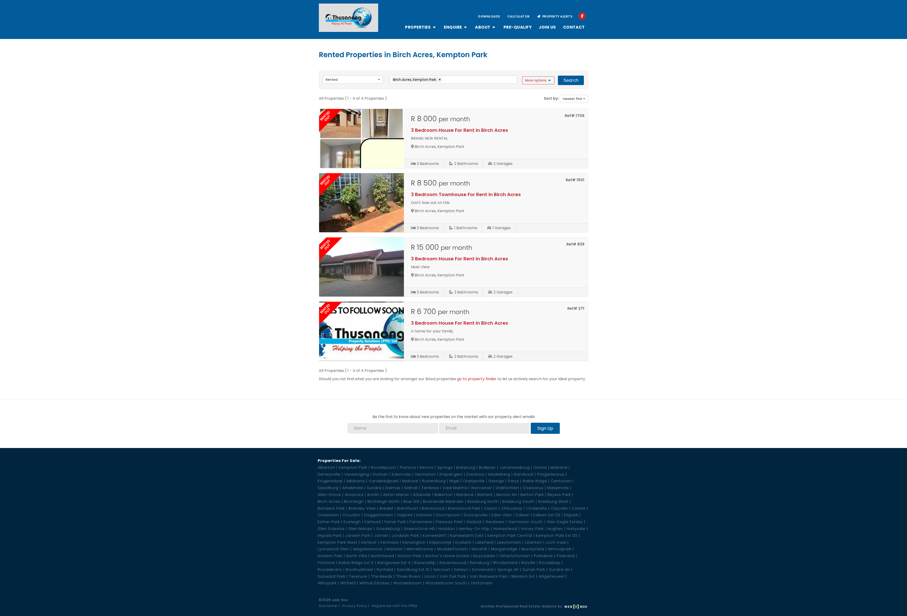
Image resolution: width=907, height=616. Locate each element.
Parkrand (566, 556)
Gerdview (495, 522)
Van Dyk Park (453, 576)
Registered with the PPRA (394, 606)
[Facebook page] (582, 16)
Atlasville (422, 494)
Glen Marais (360, 528)
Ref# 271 (575, 308)
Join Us (547, 27)
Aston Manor (396, 494)
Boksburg (465, 467)
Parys (513, 481)
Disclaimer (328, 606)
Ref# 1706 (574, 115)
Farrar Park (395, 522)
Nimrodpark (559, 549)
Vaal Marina (455, 488)
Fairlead (372, 522)
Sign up (545, 428)
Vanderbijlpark (383, 481)
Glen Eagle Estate (565, 522)
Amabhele (352, 488)
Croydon (351, 515)
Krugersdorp (330, 481)
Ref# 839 (575, 244)
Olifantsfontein (514, 556)
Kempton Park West (337, 542)
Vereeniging (356, 474)
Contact (574, 27)
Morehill (479, 549)
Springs (445, 467)
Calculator (518, 16)
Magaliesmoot (368, 549)
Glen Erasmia (331, 528)
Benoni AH (506, 494)
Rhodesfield (505, 562)
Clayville (559, 508)
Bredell (386, 508)
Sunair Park (534, 569)
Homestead (505, 528)
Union (430, 576)
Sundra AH (559, 569)
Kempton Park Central (510, 535)
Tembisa (430, 488)
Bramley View (362, 508)
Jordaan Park (405, 535)
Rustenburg (434, 481)
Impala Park (330, 535)
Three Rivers (408, 576)
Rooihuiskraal (359, 569)
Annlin (373, 494)
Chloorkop (511, 508)
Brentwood (433, 508)
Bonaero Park (331, 508)
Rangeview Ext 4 (394, 562)
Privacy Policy (354, 606)
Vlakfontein (507, 488)
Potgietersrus (551, 474)
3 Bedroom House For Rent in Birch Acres (459, 130)
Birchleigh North (384, 501)
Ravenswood (453, 562)
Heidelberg (499, 474)
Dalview (424, 515)
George (496, 481)
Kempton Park (353, 467)
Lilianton (533, 542)
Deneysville (329, 474)
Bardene (465, 494)
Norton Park (409, 556)
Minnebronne (419, 549)
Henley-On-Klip (474, 528)
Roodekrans (330, 569)
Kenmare (390, 542)
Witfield (348, 583)
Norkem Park (330, 556)
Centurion (561, 481)
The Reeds (381, 576)
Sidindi (411, 488)
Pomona (326, 562)
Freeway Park (449, 522)
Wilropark (327, 583)
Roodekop (549, 562)
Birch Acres (329, 501)
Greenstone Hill (419, 528)
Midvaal (410, 481)
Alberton (326, 467)
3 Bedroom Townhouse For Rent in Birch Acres (466, 194)
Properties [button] (418, 27)
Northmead (382, 556)
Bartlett (485, 494)
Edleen (523, 515)
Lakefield (484, 542)
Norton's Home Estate (447, 556)
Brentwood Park (464, 508)
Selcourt (441, 569)
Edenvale (401, 474)
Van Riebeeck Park (488, 576)
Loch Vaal (556, 542)
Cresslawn (328, 515)
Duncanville (476, 515)
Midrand (559, 467)
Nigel (454, 481)
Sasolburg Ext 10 (413, 569)
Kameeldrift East (467, 535)
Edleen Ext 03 (547, 515)
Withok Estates (374, 583)
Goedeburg (388, 528)
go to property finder (476, 379)
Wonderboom (407, 583)
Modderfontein (452, 549)
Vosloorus (533, 488)
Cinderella (536, 508)
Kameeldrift (434, 535)
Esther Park (329, 522)
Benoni (427, 467)
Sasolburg (328, 488)
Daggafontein (378, 515)
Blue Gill (411, 501)
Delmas (392, 488)
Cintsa (540, 467)
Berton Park (532, 494)
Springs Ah (508, 569)
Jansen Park (357, 535)
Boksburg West (553, 501)
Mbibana (356, 481)
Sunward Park (331, 576)
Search (571, 80)
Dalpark (405, 515)
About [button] (483, 27)
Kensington (414, 542)
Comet (579, 508)
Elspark (571, 515)
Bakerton (444, 494)
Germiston (425, 474)
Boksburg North (483, 501)
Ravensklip (425, 562)
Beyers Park (559, 494)
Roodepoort (383, 467)
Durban (380, 474)
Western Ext (523, 576)
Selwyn (461, 569)
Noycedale (484, 556)
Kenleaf (369, 542)
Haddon (446, 528)
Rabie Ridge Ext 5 (356, 562)
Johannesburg (515, 467)
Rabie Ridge (535, 481)
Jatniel (381, 535)
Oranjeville (474, 481)
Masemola (558, 488)
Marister (394, 549)
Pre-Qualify (518, 27)
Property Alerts (557, 16)
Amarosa (354, 494)
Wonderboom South (446, 583)
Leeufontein (509, 542)
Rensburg (479, 562)
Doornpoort (448, 515)
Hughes (555, 528)
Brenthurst (407, 508)
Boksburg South (518, 501)
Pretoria (408, 467)
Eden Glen (502, 515)
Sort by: (551, 98)
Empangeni (451, 474)
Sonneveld (483, 569)
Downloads (489, 16)
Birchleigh (354, 501)
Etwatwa (475, 474)
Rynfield (385, 569)
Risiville (528, 562)
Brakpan (487, 467)
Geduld (473, 522)
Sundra (374, 488)
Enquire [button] (453, 27)
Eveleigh (352, 522)
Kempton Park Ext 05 (557, 535)
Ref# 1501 (575, 180)
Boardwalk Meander (443, 501)
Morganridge (504, 549)
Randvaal (524, 474)
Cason (490, 508)
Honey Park (532, 528)
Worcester (481, 488)
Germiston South (525, 522)
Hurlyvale (576, 528)
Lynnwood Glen (333, 549)
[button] (538, 80)
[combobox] (353, 80)
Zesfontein (482, 583)
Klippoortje (440, 542)
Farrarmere (421, 522)
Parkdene (543, 556)
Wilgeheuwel (551, 576)
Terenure (358, 576)
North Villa (356, 556)
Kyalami (463, 542)
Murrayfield (532, 549)
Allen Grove (329, 494)
